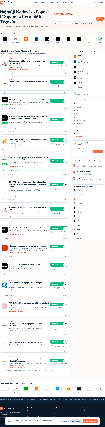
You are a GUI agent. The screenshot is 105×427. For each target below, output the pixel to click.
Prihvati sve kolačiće (90, 421)
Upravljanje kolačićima (63, 421)
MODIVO (91, 23)
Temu (56, 23)
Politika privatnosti (87, 414)
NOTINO (84, 23)
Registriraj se (98, 151)
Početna (35, 2)
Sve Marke (42, 2)
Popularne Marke (53, 2)
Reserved (77, 23)
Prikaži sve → (102, 33)
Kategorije (65, 2)
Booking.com (64, 23)
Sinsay (71, 23)
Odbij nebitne (76, 421)
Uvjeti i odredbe (86, 411)
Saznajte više (33, 422)
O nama (56, 411)
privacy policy (90, 154)
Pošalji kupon (58, 414)
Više (72, 2)
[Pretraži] (94, 2)
